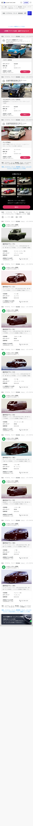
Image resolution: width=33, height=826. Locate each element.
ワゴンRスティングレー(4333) (11, 99)
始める (16, 207)
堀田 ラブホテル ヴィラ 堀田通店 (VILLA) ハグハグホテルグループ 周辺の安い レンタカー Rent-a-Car (16, 7)
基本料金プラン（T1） (9, 244)
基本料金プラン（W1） (9, 457)
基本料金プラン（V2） (9, 415)
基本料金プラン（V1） (9, 329)
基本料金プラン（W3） (9, 586)
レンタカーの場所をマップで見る (16, 26)
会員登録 (26, 2)
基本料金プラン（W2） (9, 543)
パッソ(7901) (6, 142)
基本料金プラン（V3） (9, 500)
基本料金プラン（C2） (9, 372)
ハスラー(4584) (7, 60)
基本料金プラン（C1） (9, 287)
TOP (2, 6)
